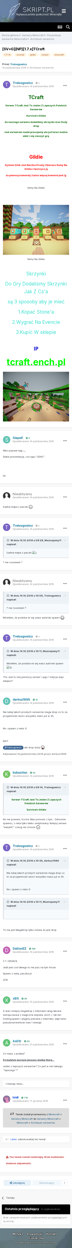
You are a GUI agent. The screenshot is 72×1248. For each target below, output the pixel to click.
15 (36, 699)
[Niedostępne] (36, 229)
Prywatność (35, 1234)
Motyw (17, 1234)
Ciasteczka (36, 1238)
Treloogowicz (52, 595)
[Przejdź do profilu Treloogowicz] (6, 84)
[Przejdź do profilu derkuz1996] (6, 701)
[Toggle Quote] (8, 540)
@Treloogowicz (13, 747)
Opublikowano (33, 86)
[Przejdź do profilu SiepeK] (6, 439)
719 (25, 1097)
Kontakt (51, 1234)
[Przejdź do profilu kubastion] (6, 774)
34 (28, 1041)
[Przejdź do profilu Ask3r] (6, 1042)
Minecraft (54, 1114)
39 (25, 998)
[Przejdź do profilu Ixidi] (6, 1099)
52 (33, 772)
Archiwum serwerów (42, 67)
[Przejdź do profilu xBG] (6, 1000)
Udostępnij (18, 1182)
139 (33, 948)
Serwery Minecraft (22, 1118)
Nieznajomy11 (52, 540)
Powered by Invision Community (36, 1242)
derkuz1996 (51, 860)
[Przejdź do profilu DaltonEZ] (6, 950)
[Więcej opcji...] (65, 85)
